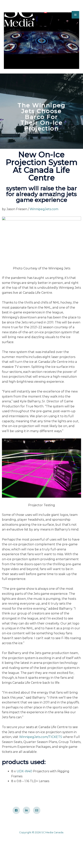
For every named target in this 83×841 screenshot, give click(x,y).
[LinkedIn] (26, 810)
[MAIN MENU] (75, 15)
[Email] (36, 810)
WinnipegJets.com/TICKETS (40, 737)
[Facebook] (16, 810)
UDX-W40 (24, 771)
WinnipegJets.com (44, 209)
